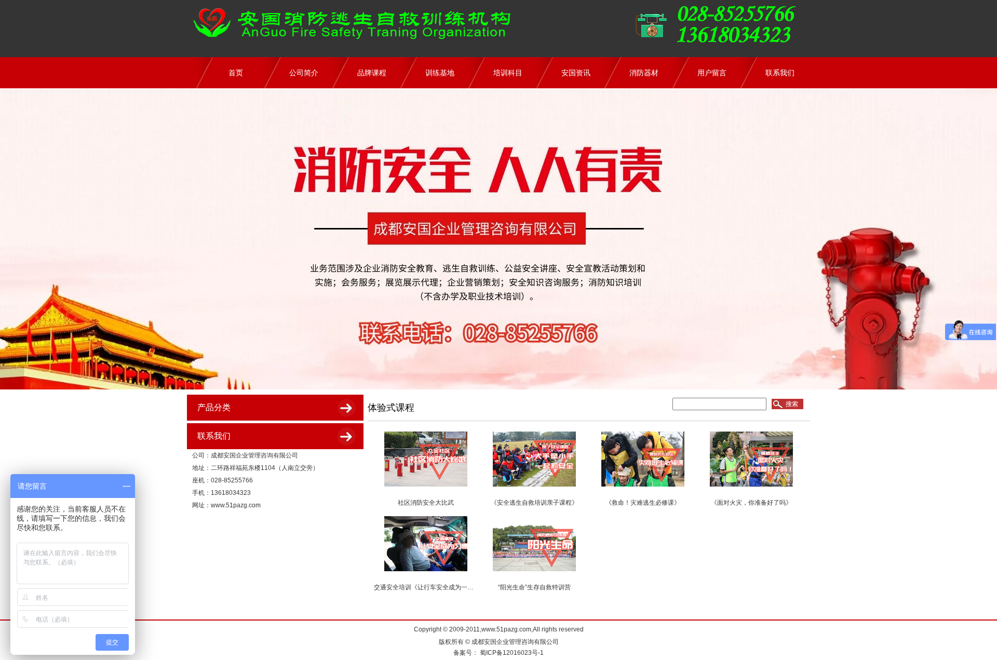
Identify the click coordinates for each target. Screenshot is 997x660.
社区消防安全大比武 (426, 502)
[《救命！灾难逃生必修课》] (642, 488)
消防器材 (643, 73)
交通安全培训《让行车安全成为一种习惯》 (433, 587)
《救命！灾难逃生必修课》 (642, 502)
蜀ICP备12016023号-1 (511, 652)
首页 (235, 73)
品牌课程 (371, 73)
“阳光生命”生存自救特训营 (534, 587)
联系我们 (779, 73)
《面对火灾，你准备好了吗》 (751, 502)
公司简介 (303, 73)
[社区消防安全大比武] (425, 488)
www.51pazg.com (236, 505)
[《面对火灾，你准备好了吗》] (751, 488)
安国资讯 (575, 73)
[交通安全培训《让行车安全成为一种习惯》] (425, 572)
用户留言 (711, 73)
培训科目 (507, 73)
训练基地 (439, 73)
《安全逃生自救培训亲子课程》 (534, 502)
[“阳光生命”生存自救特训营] (534, 572)
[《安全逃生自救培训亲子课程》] (534, 488)
